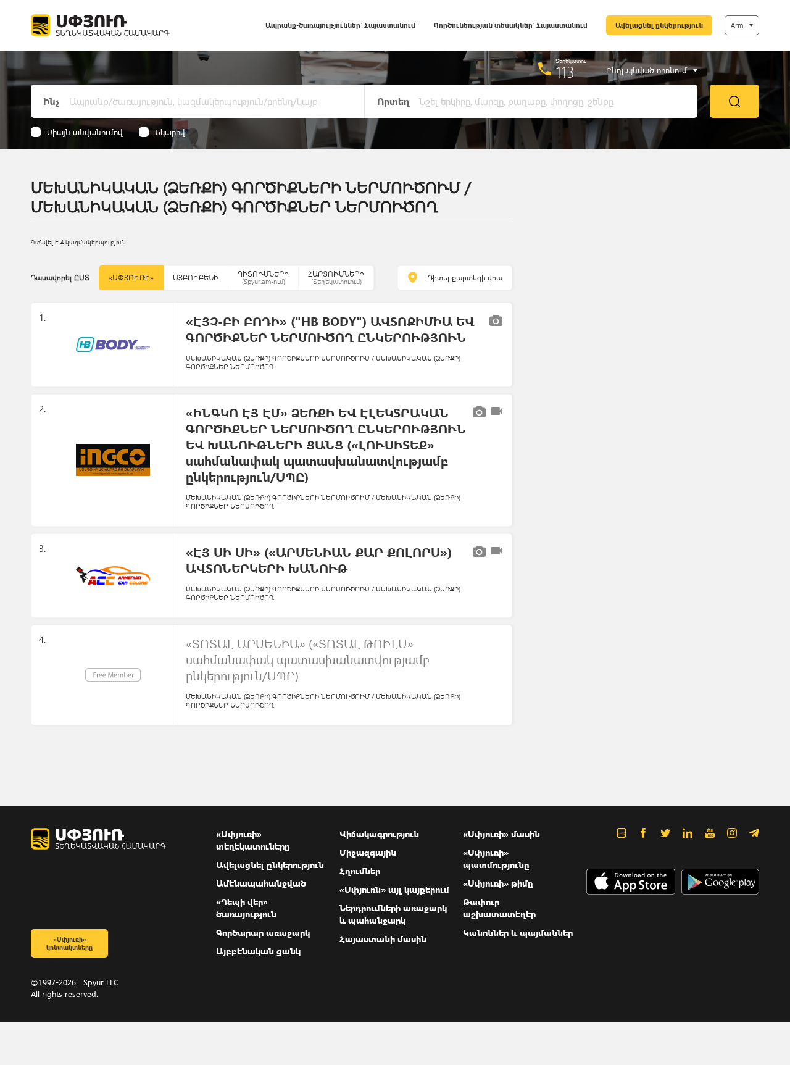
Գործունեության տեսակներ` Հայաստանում (511, 25)
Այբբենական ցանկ (258, 951)
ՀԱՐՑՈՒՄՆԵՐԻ (336, 277)
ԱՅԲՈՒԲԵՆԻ (195, 277)
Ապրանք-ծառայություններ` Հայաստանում (340, 25)
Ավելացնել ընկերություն (659, 25)
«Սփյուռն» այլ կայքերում (394, 889)
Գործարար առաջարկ (263, 932)
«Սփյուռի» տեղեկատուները (253, 840)
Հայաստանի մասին (382, 939)
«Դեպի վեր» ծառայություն (246, 908)
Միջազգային (367, 852)
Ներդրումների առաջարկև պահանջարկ (393, 914)
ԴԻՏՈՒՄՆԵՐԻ (263, 277)
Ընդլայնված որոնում (646, 70)
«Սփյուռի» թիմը (498, 883)
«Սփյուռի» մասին (501, 834)
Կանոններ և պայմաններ (518, 932)
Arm (737, 25)
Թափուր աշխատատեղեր (499, 908)
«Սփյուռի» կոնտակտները (69, 943)
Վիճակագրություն (379, 834)
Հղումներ (359, 871)
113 (565, 71)
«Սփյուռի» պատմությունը (496, 858)
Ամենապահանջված (261, 883)
